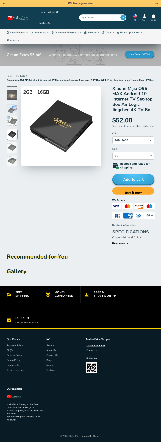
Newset (50, 365)
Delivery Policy (14, 355)
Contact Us (45, 23)
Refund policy (14, 365)
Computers (40, 32)
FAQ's (10, 350)
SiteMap (50, 370)
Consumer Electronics (67, 32)
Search (50, 345)
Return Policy (13, 360)
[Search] (123, 17)
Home (42, 12)
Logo (20, 17)
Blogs (49, 360)
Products (20, 76)
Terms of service (15, 370)
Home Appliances (130, 32)
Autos (13, 40)
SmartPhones (17, 32)
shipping (127, 126)
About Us (53, 12)
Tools (108, 32)
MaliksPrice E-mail (95, 345)
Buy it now (133, 192)
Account (144, 17)
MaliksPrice (74, 436)
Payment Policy (15, 345)
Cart (153, 17)
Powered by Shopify (91, 436)
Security (92, 32)
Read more (118, 243)
